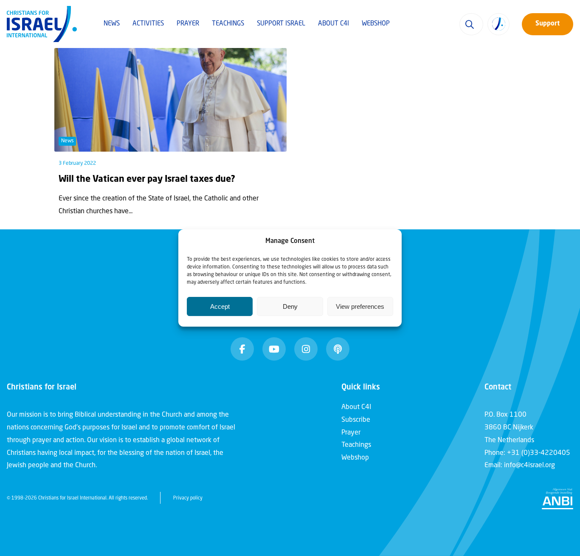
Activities (148, 24)
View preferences (360, 306)
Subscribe (355, 420)
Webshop (376, 24)
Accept (220, 306)
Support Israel (281, 24)
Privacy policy (188, 498)
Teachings (228, 24)
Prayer (188, 24)
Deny (290, 306)
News (112, 24)
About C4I (333, 24)
